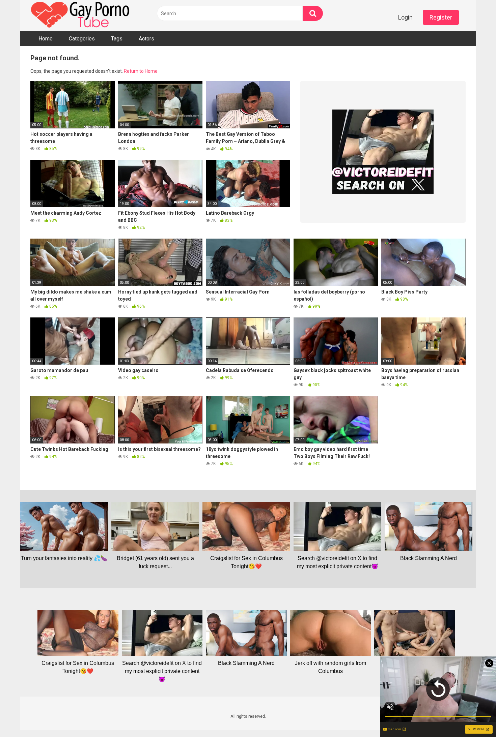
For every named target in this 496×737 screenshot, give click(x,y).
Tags (116, 38)
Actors (146, 38)
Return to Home (141, 71)
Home (45, 38)
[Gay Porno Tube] (81, 15)
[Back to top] (473, 717)
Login (405, 17)
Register (441, 17)
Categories (82, 38)
